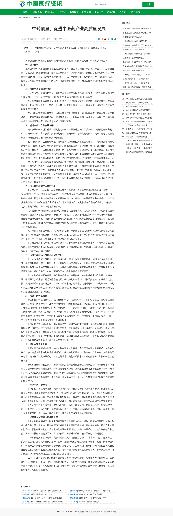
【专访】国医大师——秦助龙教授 (136, 83)
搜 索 (148, 4)
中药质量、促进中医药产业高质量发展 (46, 491)
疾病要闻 (26, 494)
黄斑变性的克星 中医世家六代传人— (137, 66)
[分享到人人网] (112, 39)
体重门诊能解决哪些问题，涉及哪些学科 (47, 502)
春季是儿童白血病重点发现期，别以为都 (94, 491)
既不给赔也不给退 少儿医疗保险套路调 (46, 498)
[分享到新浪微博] (105, 39)
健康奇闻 (73, 491)
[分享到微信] (115, 39)
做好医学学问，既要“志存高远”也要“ (92, 498)
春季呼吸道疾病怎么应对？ (41, 494)
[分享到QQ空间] (102, 39)
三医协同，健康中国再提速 (88, 502)
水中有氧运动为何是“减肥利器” (90, 494)
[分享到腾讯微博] (108, 39)
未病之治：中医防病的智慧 (133, 70)
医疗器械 (73, 502)
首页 (25, 12)
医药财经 (26, 491)
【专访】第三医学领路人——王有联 (137, 75)
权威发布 (26, 498)
